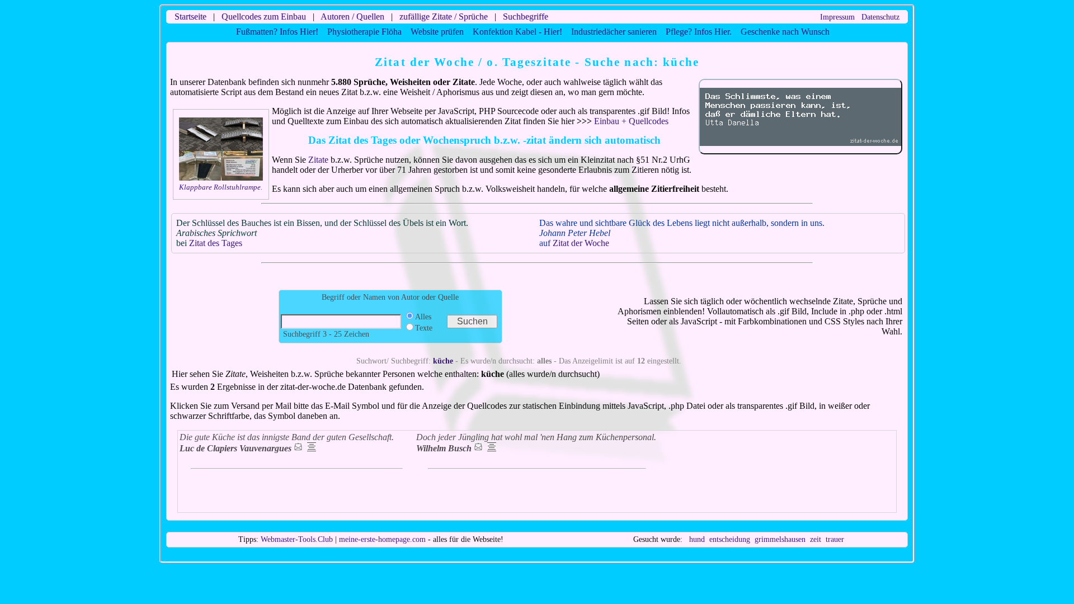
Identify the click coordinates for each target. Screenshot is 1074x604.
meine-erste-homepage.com (382, 539)
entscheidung (729, 539)
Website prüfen (437, 31)
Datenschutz (880, 17)
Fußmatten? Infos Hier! (277, 31)
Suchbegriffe (525, 16)
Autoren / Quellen (352, 16)
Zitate (318, 159)
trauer (835, 539)
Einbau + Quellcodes (631, 121)
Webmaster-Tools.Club (297, 539)
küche (443, 361)
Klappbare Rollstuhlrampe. (220, 187)
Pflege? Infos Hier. (699, 31)
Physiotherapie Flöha (364, 31)
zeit (815, 539)
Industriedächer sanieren (614, 31)
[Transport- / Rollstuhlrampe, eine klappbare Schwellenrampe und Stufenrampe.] (221, 178)
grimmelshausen (780, 539)
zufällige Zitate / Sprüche (443, 16)
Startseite (190, 16)
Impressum (837, 17)
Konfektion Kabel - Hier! (517, 31)
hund (697, 539)
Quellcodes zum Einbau (264, 16)
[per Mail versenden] (298, 448)
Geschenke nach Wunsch (785, 31)
